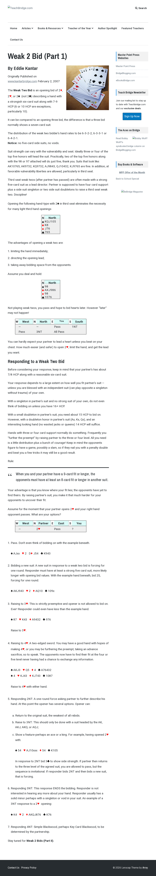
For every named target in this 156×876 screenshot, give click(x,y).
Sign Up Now (132, 116)
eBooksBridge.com (125, 80)
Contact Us (16, 39)
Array (145, 867)
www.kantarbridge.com (22, 81)
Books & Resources (49, 28)
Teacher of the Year (79, 28)
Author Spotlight (107, 28)
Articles (26, 28)
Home (13, 28)
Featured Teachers (133, 28)
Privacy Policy (28, 867)
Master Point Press (125, 66)
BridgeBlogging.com (126, 73)
